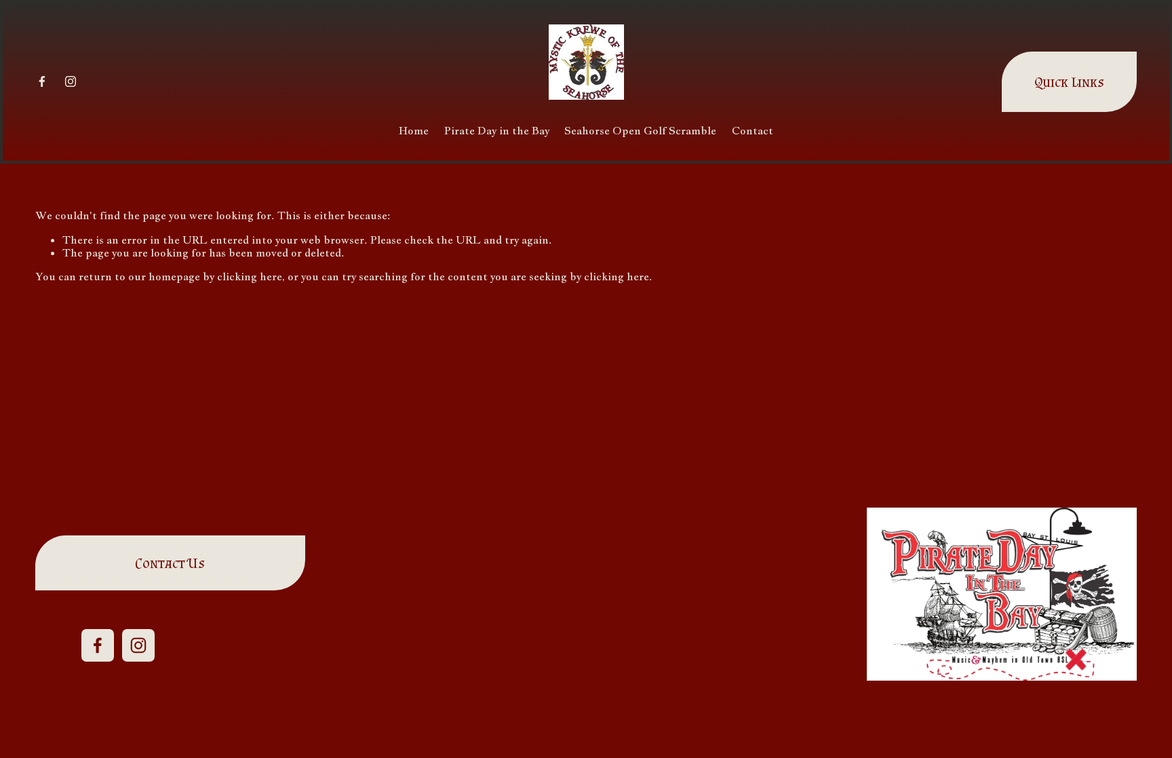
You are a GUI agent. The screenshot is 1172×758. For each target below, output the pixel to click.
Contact (752, 131)
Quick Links (1069, 81)
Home (414, 131)
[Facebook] (42, 81)
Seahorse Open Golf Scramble (640, 131)
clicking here (249, 276)
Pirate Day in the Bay (496, 131)
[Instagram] (70, 81)
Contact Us (170, 562)
